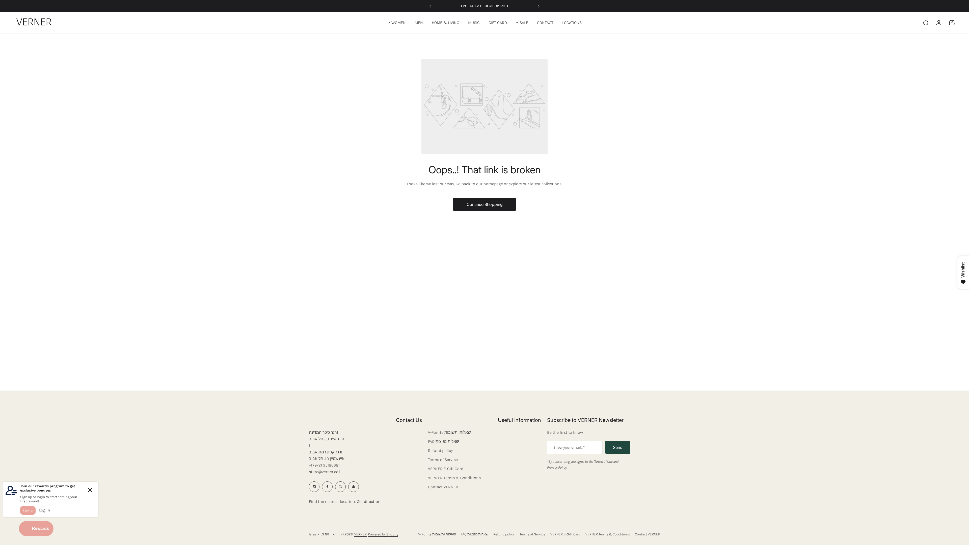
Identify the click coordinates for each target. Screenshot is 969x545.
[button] (430, 6)
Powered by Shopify (383, 534)
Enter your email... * (569, 447)
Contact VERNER (443, 486)
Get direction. (369, 501)
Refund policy (440, 450)
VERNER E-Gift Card (445, 468)
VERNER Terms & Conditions (454, 477)
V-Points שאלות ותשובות (449, 432)
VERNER (360, 534)
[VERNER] (35, 23)
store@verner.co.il (325, 471)
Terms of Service (443, 459)
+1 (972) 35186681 (324, 465)
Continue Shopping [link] (485, 204)
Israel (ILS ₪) (319, 534)
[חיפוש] (925, 22)
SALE (524, 22)
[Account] (938, 22)
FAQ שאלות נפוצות (443, 441)
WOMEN (398, 22)
